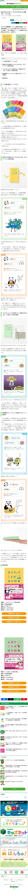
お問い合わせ (6, 879)
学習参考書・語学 (19, 6)
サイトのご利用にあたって (19, 879)
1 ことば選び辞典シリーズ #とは (9, 61)
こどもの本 (12, 6)
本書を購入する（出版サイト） (14, 621)
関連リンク (3, 876)
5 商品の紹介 (4, 78)
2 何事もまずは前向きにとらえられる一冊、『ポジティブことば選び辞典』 (13, 65)
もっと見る (14, 789)
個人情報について (14, 881)
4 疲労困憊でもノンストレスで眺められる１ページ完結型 (13, 74)
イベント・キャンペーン (5, 6)
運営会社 (11, 879)
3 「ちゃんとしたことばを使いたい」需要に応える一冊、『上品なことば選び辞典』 (13, 69)
